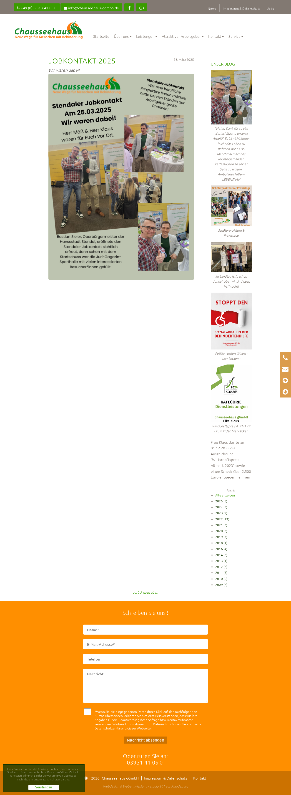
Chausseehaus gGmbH (120, 778)
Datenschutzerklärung (111, 728)
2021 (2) (221, 525)
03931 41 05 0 (145, 762)
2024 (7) (221, 507)
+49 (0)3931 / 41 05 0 (38, 7)
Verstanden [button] (43, 787)
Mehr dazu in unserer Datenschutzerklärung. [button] (43, 779)
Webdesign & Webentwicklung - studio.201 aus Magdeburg (145, 786)
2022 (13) (222, 519)
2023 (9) (221, 513)
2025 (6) (221, 501)
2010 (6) (221, 578)
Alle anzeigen (225, 495)
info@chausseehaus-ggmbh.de (93, 7)
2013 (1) (221, 560)
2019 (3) (221, 536)
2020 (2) (221, 531)
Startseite (101, 36)
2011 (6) (221, 572)
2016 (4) (221, 549)
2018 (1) (221, 542)
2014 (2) (221, 554)
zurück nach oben (145, 592)
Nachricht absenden (145, 740)
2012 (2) (221, 566)
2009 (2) (221, 584)
